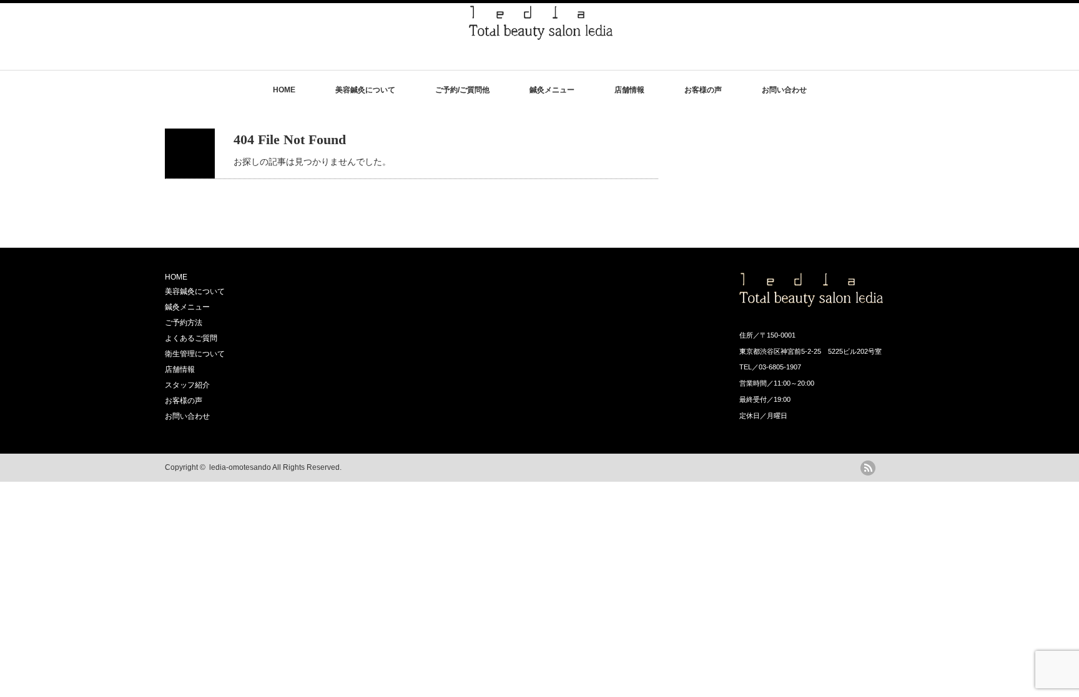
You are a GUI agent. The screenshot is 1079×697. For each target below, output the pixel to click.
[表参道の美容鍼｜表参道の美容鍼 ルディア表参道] (541, 34)
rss (867, 468)
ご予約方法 (183, 322)
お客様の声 (703, 89)
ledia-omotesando (240, 467)
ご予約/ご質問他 (462, 89)
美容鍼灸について (365, 89)
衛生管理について (195, 353)
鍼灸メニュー (552, 89)
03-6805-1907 (780, 367)
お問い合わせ (784, 89)
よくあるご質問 (191, 338)
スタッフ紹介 (187, 385)
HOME (284, 89)
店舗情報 (629, 89)
